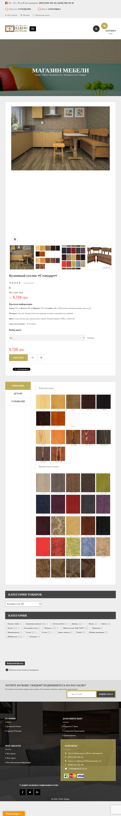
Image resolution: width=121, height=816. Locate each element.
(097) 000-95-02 (75, 757)
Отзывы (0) (18, 401)
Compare (32, 357)
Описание (18, 385)
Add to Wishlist (41, 357)
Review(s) (28, 283)
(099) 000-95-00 (76, 765)
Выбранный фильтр (15, 663)
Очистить (90, 338)
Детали (18, 393)
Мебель (45, 75)
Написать (20, 9)
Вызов (51, 9)
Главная (38, 75)
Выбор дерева (15, 329)
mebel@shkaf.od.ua (78, 768)
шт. (111, 33)
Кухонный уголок (56, 75)
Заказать (18, 357)
